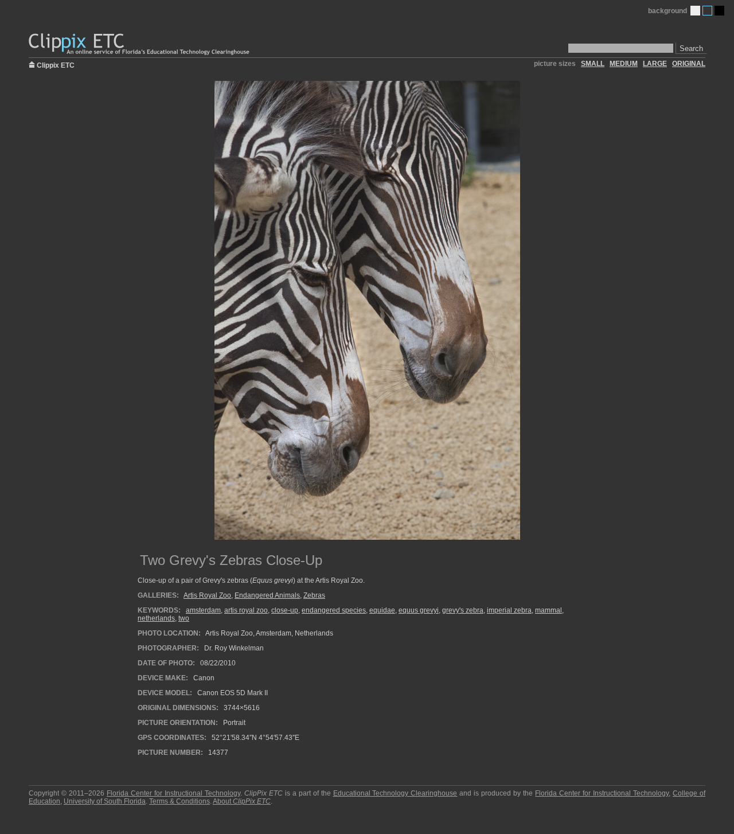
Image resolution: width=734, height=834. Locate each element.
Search (691, 48)
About (242, 801)
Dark (719, 10)
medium (624, 64)
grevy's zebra (462, 610)
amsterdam (203, 610)
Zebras (314, 595)
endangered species (334, 610)
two (183, 618)
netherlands (156, 618)
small (592, 64)
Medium (707, 10)
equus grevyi (419, 610)
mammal (548, 610)
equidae (382, 610)
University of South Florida (105, 801)
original (688, 64)
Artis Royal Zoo (207, 595)
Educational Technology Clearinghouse (395, 793)
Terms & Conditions (179, 801)
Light (695, 10)
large (655, 64)
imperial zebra (509, 610)
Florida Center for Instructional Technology (173, 793)
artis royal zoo (246, 610)
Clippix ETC (56, 64)
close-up (284, 610)
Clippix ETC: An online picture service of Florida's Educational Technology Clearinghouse (140, 44)
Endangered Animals (267, 595)
